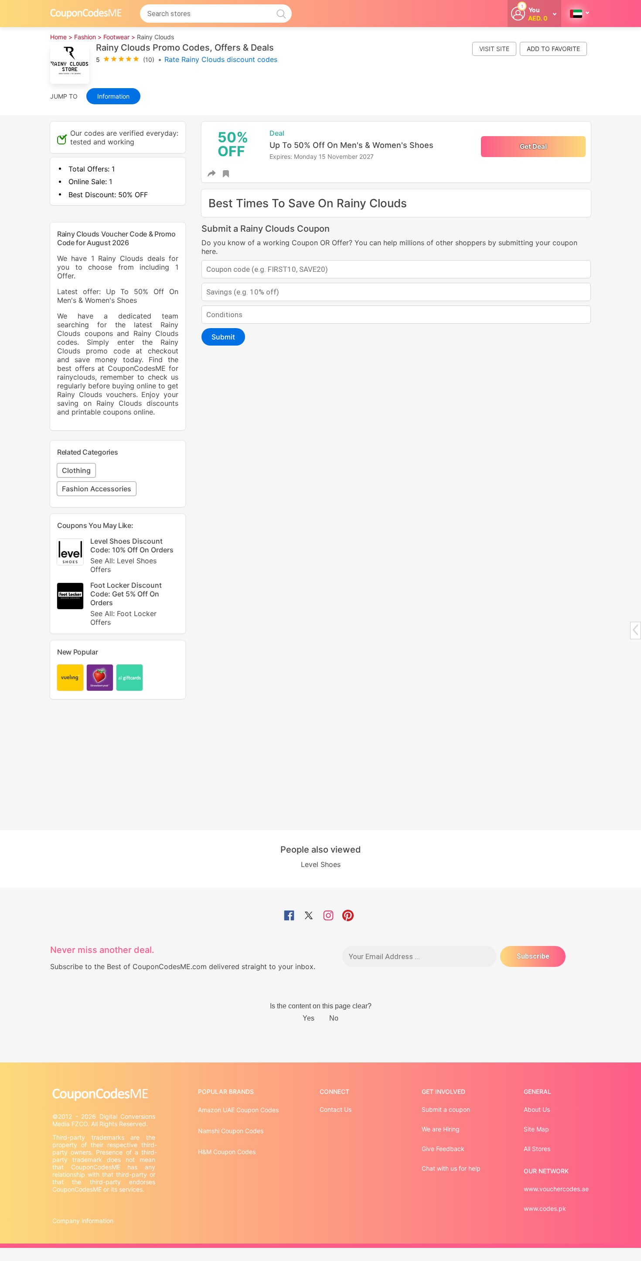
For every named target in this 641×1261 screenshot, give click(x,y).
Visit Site (494, 48)
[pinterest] (348, 916)
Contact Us (335, 1109)
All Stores (537, 1148)
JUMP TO (64, 96)
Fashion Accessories (96, 488)
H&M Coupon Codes (227, 1151)
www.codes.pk (545, 1208)
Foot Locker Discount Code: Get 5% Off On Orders (126, 604)
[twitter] (308, 916)
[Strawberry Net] (100, 678)
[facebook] (289, 916)
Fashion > (88, 37)
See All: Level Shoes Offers (123, 565)
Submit (223, 336)
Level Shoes (321, 864)
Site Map (536, 1129)
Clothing (76, 470)
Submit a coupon (446, 1109)
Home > (61, 37)
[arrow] (635, 629)
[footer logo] (104, 1094)
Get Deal (533, 146)
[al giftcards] (129, 678)
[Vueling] (70, 678)
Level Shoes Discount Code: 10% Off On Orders (132, 555)
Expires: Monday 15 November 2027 (321, 156)
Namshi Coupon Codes (230, 1130)
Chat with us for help (451, 1168)
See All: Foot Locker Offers (123, 618)
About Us (537, 1109)
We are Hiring (441, 1129)
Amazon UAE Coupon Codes (238, 1110)
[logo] (86, 13)
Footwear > (119, 37)
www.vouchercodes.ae (556, 1188)
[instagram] (328, 916)
